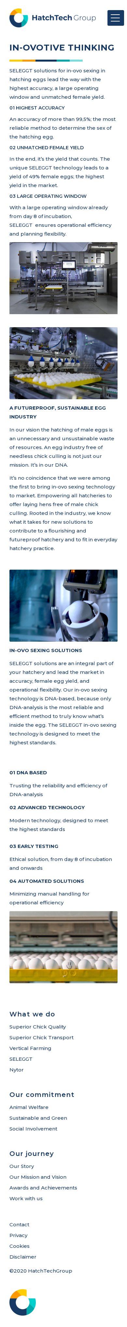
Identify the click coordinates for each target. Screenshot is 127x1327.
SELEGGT (21, 1059)
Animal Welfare (29, 1107)
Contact (19, 1224)
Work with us (26, 1198)
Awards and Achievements (43, 1188)
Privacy (18, 1235)
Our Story (21, 1166)
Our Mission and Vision (37, 1177)
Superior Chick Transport (41, 1037)
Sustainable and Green (38, 1118)
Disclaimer (22, 1257)
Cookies (19, 1246)
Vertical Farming (30, 1048)
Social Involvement (33, 1129)
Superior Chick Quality (37, 1027)
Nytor (16, 1070)
